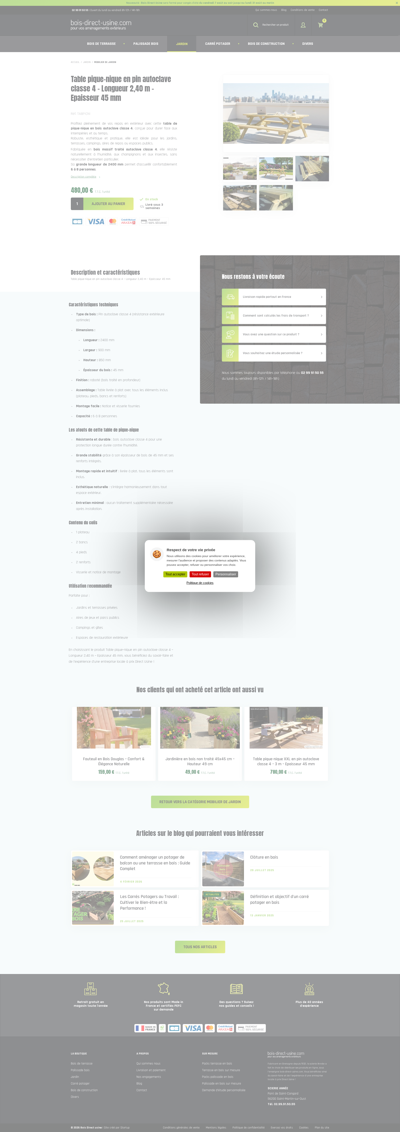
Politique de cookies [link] (200, 583)
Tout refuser (200, 574)
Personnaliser (225, 574)
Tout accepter (175, 574)
